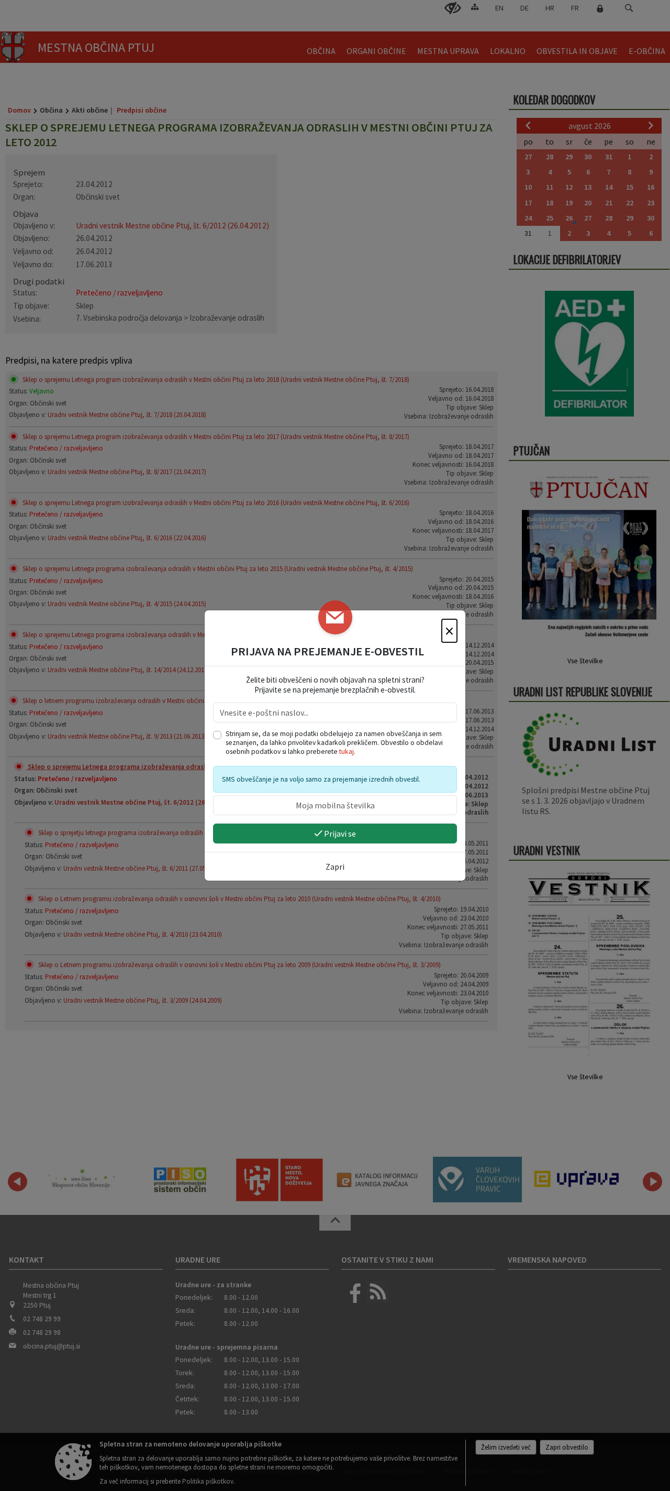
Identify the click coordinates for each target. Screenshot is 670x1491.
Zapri (335, 866)
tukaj (346, 751)
